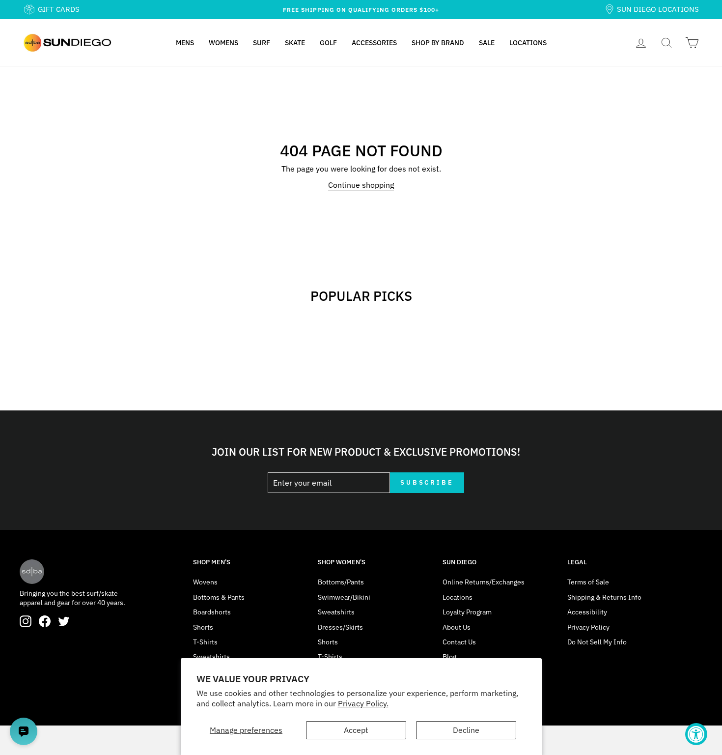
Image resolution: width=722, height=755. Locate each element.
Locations (528, 42)
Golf (328, 42)
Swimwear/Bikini (344, 597)
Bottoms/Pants (341, 582)
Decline (466, 730)
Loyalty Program (467, 612)
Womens (223, 42)
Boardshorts (212, 612)
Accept (356, 730)
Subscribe (427, 482)
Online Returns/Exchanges (484, 582)
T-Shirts (205, 642)
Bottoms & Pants (219, 597)
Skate (295, 42)
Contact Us (459, 642)
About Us (457, 627)
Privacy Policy (588, 627)
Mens (185, 42)
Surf (261, 42)
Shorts (203, 627)
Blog (449, 656)
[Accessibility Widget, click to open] (696, 734)
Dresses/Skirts (340, 627)
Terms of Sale (588, 582)
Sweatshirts (211, 656)
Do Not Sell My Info (597, 642)
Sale (487, 42)
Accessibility (587, 612)
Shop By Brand (438, 42)
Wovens (205, 582)
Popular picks (361, 295)
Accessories (374, 42)
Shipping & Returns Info (604, 597)
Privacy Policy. (363, 703)
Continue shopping (361, 185)
